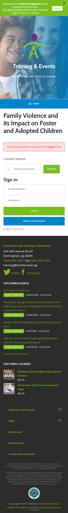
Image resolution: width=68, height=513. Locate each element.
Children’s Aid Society (22, 409)
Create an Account (34, 221)
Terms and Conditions (22, 454)
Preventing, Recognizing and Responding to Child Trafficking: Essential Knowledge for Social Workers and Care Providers (32, 306)
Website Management (18, 507)
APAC (12, 420)
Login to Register (13, 295)
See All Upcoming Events (16, 354)
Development (42, 507)
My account (15, 431)
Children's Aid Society (48, 503)
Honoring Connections (16, 290)
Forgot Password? (13, 228)
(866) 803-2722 (13, 260)
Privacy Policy (17, 443)
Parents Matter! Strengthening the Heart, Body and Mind (32, 324)
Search (51, 169)
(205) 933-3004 (40, 260)
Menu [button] (36, 103)
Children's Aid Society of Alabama (26, 246)
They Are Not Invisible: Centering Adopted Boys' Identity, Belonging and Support (30, 340)
